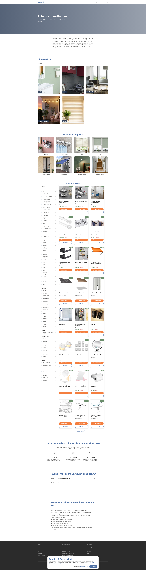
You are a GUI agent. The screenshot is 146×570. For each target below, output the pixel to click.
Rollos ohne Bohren (66, 549)
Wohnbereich (65, 2)
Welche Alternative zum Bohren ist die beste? (62, 482)
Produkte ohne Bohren (91, 549)
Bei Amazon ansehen (65, 209)
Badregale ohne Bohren (66, 551)
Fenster (82, 2)
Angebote (89, 551)
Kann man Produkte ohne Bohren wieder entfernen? (63, 487)
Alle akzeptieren (93, 566)
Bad (54, 2)
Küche (59, 2)
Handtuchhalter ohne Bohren (68, 553)
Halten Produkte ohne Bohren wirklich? (60, 478)
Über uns (88, 553)
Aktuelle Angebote (89, 2)
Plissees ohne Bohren (66, 547)
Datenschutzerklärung (58, 563)
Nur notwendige (84, 566)
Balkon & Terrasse (74, 2)
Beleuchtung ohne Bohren (92, 547)
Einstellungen (77, 566)
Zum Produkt (65, 212)
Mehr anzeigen (81, 431)
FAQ (96, 2)
